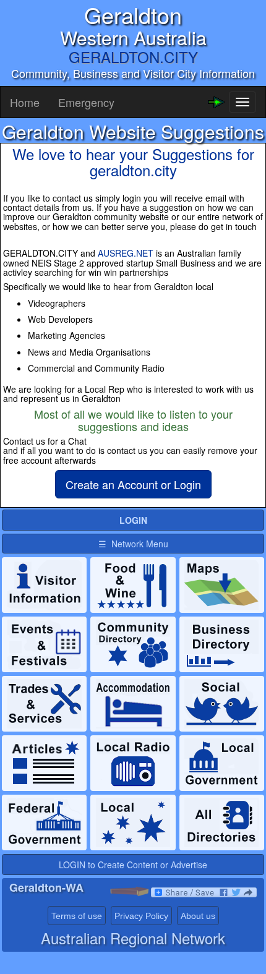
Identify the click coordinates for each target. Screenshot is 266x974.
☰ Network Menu (133, 543)
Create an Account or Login (133, 484)
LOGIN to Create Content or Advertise (133, 864)
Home (25, 102)
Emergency (86, 102)
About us (198, 916)
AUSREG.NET (125, 253)
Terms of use (76, 916)
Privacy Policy (141, 916)
